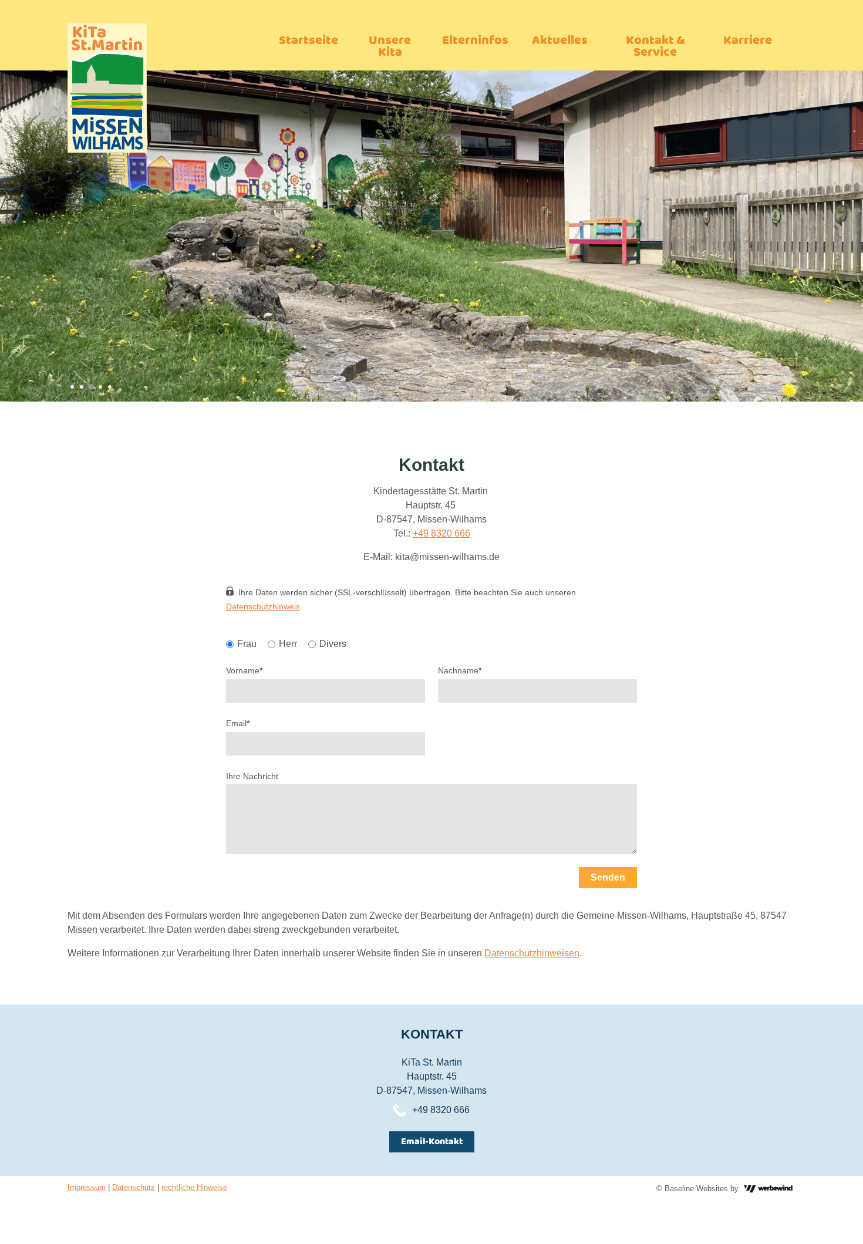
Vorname (244, 670)
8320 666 (450, 533)
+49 (422, 533)
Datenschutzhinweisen (531, 953)
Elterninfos (475, 41)
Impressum (87, 1187)
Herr (288, 644)
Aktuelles (560, 41)
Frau (247, 644)
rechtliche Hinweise (194, 1187)
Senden (608, 877)
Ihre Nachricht (252, 776)
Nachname (459, 670)
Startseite (308, 41)
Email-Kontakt (432, 1141)
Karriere (747, 41)
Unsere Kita (390, 47)
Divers (332, 644)
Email (238, 723)
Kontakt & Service (655, 47)
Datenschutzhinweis (263, 606)
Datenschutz (133, 1187)
